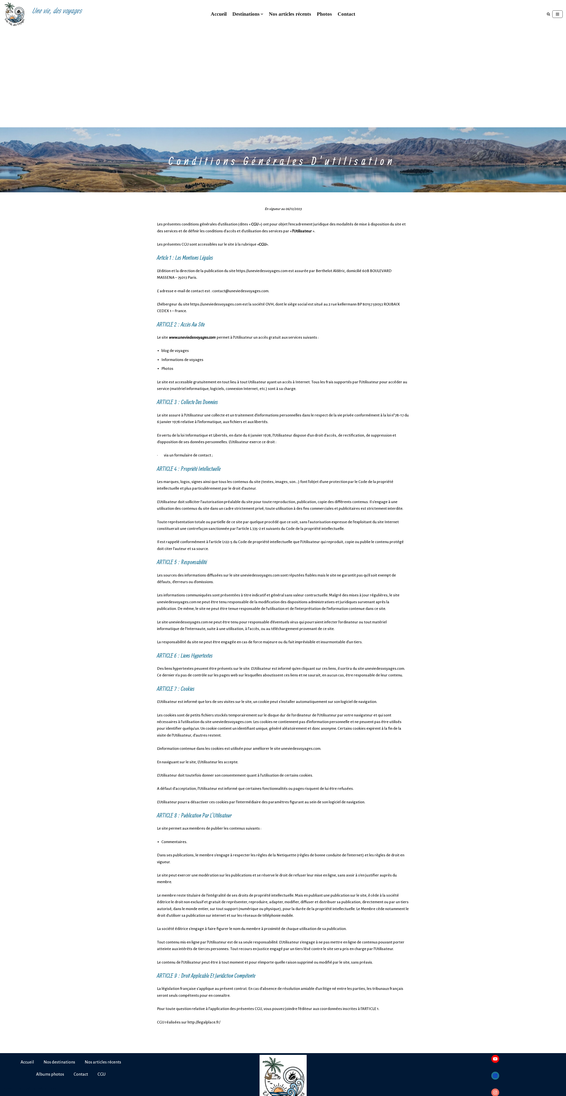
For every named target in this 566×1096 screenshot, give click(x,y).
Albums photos (50, 1074)
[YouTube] (495, 1059)
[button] (262, 14)
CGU (101, 1074)
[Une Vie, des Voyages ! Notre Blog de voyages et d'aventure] (14, 14)
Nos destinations (59, 1062)
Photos (324, 14)
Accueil (219, 14)
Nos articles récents (290, 14)
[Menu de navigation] (557, 14)
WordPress (47, 1088)
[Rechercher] (548, 14)
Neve (8, 1088)
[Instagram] (495, 1076)
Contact (346, 14)
